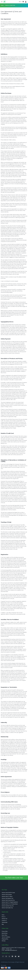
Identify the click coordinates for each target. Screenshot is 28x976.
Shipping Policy (5, 939)
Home (2, 5)
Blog (3, 924)
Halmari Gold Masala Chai (7, 898)
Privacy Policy (5, 931)
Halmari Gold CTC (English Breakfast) (10, 902)
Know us (3, 916)
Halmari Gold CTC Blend (7, 896)
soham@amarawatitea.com (11, 950)
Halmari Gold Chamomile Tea (8, 900)
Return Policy (4, 935)
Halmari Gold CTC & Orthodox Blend (10, 904)
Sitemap (3, 940)
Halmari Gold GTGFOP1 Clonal (8, 892)
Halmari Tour (4, 918)
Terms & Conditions (6, 937)
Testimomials (4, 922)
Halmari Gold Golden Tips (7, 907)
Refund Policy (4, 933)
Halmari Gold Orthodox (7, 894)
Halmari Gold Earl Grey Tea (8, 905)
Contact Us (4, 920)
